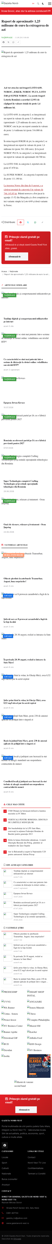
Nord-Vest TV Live (37, 1162)
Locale (5, 1157)
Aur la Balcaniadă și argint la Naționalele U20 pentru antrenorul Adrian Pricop (27, 853)
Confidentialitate (35, 1168)
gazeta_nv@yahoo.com (16, 1218)
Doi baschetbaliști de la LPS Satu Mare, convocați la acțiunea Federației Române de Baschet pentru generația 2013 (25, 831)
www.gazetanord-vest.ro (17, 1223)
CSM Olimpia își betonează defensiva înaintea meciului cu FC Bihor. (27, 812)
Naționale (7, 37)
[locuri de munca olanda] (39, 1066)
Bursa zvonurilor (9, 1179)
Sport (4, 1162)
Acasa (4, 271)
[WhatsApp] (13, 42)
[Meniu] (48, 3)
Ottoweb (17, 1239)
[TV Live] (33, 3)
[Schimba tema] (43, 3)
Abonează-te (14, 256)
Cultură (5, 1168)
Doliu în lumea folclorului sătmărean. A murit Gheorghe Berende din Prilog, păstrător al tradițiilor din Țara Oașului (27, 843)
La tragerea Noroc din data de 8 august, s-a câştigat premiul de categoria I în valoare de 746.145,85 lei (23, 189)
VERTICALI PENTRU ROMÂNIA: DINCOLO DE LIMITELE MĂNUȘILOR (28, 821)
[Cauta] (38, 3)
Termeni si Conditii (36, 1173)
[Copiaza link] (18, 42)
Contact (31, 1157)
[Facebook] (3, 42)
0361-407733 (12, 1213)
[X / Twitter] (8, 42)
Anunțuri (6, 1184)
